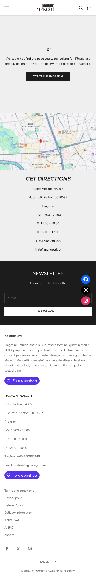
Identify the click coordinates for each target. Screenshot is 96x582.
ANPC (8, 527)
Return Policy (13, 505)
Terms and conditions (19, 491)
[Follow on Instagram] (30, 548)
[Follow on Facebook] (6, 548)
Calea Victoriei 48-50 (48, 189)
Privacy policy (13, 498)
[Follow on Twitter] (18, 548)
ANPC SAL (12, 520)
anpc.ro (9, 535)
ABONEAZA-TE (48, 311)
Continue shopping (48, 77)
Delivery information (18, 513)
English (45, 561)
